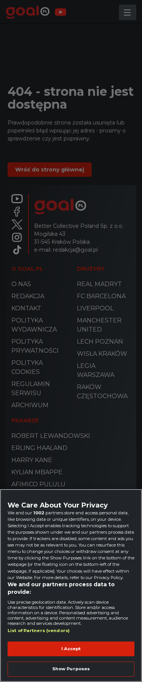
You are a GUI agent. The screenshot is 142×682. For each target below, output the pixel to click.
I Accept (71, 648)
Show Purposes (71, 668)
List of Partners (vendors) (39, 630)
